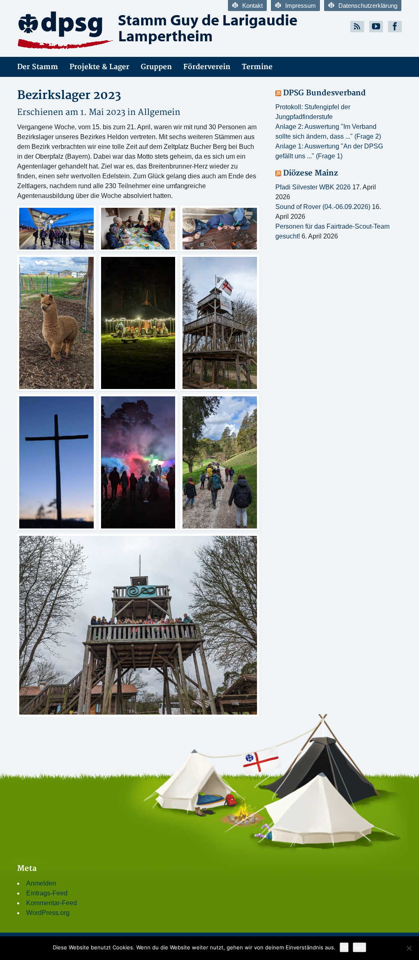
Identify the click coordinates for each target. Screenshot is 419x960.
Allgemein (159, 112)
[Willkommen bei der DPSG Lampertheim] (110, 29)
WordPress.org (48, 912)
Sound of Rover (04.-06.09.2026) (322, 206)
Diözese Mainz (310, 173)
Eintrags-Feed (47, 893)
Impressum (300, 5)
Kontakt (252, 5)
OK (344, 947)
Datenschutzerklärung (367, 5)
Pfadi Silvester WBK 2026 (313, 187)
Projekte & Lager (99, 67)
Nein (359, 947)
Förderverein (206, 67)
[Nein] (409, 948)
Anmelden (41, 883)
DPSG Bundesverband (324, 93)
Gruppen (156, 67)
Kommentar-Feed (51, 902)
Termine (257, 67)
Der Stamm (37, 67)
